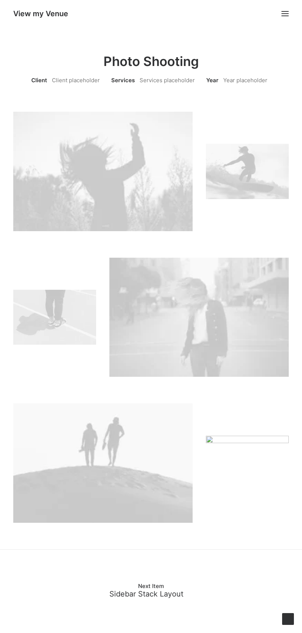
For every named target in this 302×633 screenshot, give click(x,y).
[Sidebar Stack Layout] (151, 590)
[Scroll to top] (288, 618)
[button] (285, 13)
